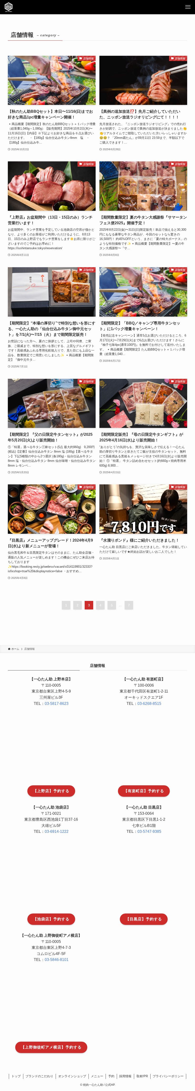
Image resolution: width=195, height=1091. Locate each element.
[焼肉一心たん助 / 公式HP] (8, 7)
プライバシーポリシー (168, 1076)
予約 (111, 1076)
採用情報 (125, 1076)
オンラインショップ (72, 1076)
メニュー (97, 1076)
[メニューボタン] (188, 7)
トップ (16, 1076)
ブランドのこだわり (39, 1076)
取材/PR (142, 1076)
